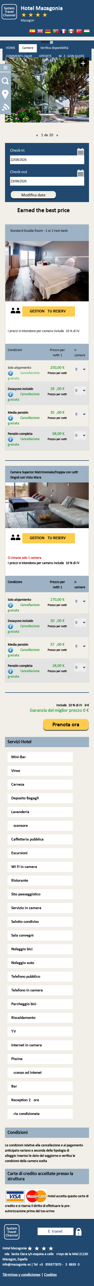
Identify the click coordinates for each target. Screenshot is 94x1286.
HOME (10, 48)
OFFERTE (45, 56)
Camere (27, 48)
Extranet (55, 1231)
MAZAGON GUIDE (71, 56)
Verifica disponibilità (54, 48)
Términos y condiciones (21, 1275)
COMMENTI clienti (19, 56)
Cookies (50, 1275)
